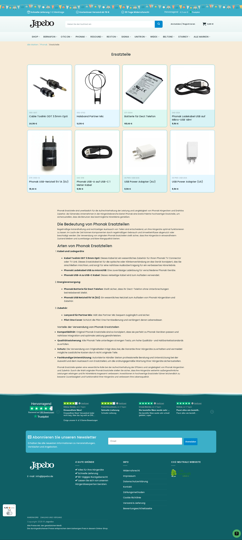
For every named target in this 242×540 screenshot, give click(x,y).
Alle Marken (201, 36)
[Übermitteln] (159, 24)
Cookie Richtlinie (132, 497)
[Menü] (14, 506)
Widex (154, 36)
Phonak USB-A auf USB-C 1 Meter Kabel (93, 183)
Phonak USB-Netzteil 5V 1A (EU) (48, 181)
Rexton (111, 36)
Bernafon (49, 36)
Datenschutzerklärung (135, 481)
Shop (35, 36)
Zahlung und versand (51, 517)
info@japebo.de (44, 476)
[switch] (9, 513)
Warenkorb (33, 517)
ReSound (95, 36)
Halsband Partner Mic (90, 116)
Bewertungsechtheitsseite (137, 508)
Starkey (183, 36)
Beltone (168, 36)
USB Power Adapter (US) (187, 181)
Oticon (65, 36)
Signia (125, 36)
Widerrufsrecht (131, 470)
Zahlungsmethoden (134, 492)
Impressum (129, 476)
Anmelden (190, 441)
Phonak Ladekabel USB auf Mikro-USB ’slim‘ (188, 118)
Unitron (140, 36)
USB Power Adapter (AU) (140, 181)
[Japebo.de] (42, 24)
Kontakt (127, 486)
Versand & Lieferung (134, 503)
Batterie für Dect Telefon (139, 116)
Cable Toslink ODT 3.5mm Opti (48, 116)
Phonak (80, 36)
